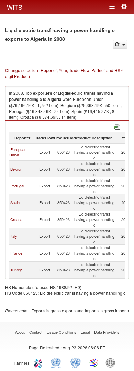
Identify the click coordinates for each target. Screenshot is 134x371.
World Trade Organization (94, 362)
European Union (17, 152)
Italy (13, 236)
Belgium (16, 169)
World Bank (112, 362)
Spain (15, 202)
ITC (39, 362)
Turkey (16, 270)
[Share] (120, 44)
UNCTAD (57, 362)
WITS (14, 6)
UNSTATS (75, 362)
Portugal (17, 185)
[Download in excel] (117, 126)
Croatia (16, 219)
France (16, 253)
